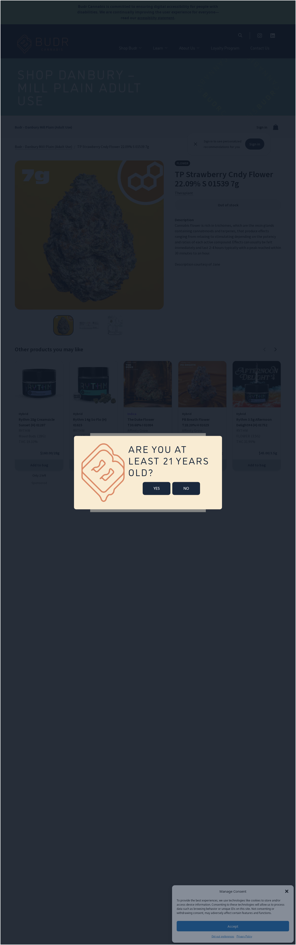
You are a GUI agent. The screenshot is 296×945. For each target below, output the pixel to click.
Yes (157, 488)
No (186, 488)
